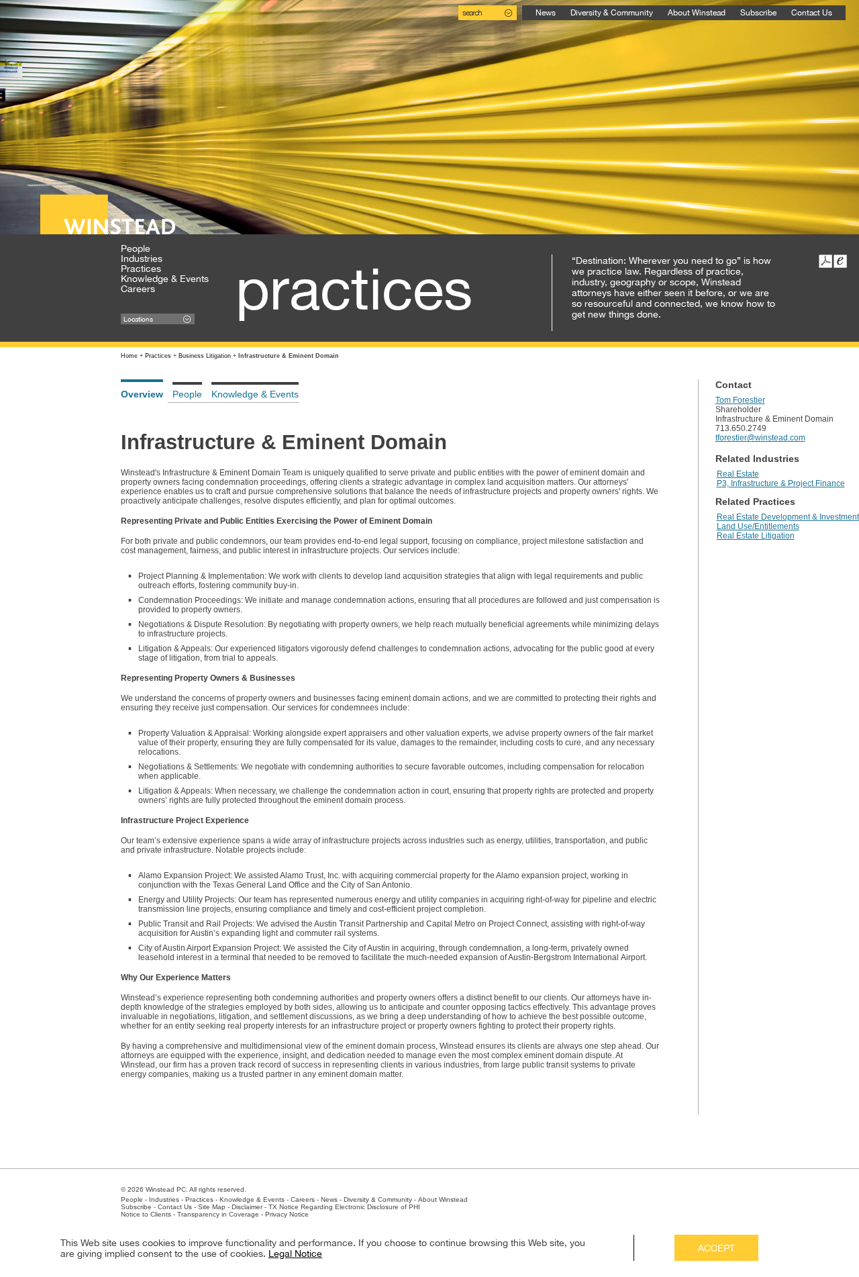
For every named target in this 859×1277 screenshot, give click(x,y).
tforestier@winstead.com (760, 437)
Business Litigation (205, 355)
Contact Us (811, 12)
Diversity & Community (611, 12)
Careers (138, 288)
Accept (716, 1248)
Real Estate (738, 474)
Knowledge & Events (165, 278)
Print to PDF (825, 261)
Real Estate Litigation (756, 535)
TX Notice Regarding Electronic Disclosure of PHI (344, 1207)
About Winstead (696, 12)
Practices (141, 268)
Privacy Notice (287, 1214)
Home (129, 355)
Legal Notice (295, 1253)
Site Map (211, 1207)
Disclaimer (247, 1207)
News (546, 12)
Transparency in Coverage (218, 1214)
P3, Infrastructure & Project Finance (781, 483)
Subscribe (758, 12)
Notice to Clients (146, 1214)
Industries (141, 258)
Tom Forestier (740, 400)
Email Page (840, 261)
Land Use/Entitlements (758, 526)
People (135, 248)
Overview (142, 394)
